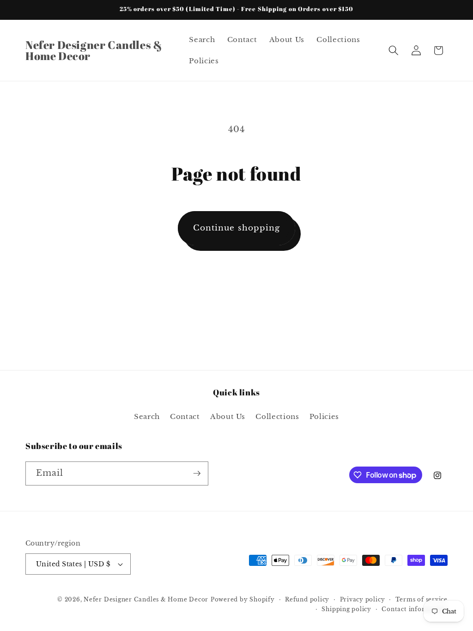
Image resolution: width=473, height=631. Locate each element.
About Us (227, 416)
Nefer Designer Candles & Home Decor (146, 599)
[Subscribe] (197, 473)
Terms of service (421, 599)
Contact (185, 416)
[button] (393, 50)
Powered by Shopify (243, 599)
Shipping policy (346, 609)
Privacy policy (362, 599)
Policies (324, 416)
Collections (277, 416)
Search (147, 416)
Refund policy (307, 599)
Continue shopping (236, 227)
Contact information (415, 609)
